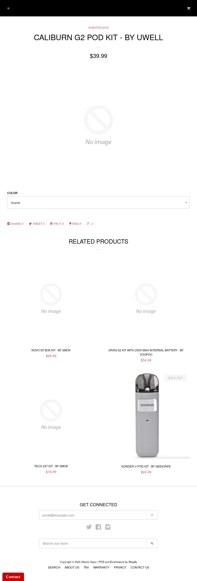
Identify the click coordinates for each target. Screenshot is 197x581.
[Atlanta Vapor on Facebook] (98, 527)
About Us (72, 567)
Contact (13, 577)
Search (54, 567)
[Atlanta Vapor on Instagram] (108, 527)
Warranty (101, 567)
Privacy (120, 567)
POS (101, 562)
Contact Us (140, 567)
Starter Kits (98, 27)
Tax (86, 567)
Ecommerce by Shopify (123, 562)
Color (12, 193)
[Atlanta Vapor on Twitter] (89, 527)
